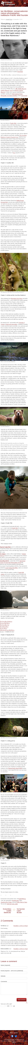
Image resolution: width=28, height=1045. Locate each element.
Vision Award (24, 95)
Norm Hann (20, 71)
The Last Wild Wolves (5, 623)
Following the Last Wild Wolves (7, 630)
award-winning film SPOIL (11, 567)
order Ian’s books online (12, 904)
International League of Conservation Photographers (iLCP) (12, 561)
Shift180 (14, 1042)
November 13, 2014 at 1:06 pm (20, 925)
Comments (4, 981)
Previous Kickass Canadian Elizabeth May (7, 910)
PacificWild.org (22, 898)
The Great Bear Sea (4, 625)
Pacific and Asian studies (11, 324)
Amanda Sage (9, 19)
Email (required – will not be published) (12, 970)
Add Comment (21, 999)
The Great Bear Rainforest (6, 621)
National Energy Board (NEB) (15, 768)
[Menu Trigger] (25, 3)
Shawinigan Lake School (16, 298)
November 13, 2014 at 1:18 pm (20, 948)
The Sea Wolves (3, 628)
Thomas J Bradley (12, 1041)
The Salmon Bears (4, 626)
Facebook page (15, 900)
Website (3, 976)
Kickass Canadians (10, 3)
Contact (16, 1032)
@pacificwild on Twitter (6, 902)
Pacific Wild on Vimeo (22, 902)
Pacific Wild (13, 123)
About (11, 1032)
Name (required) (5, 965)
